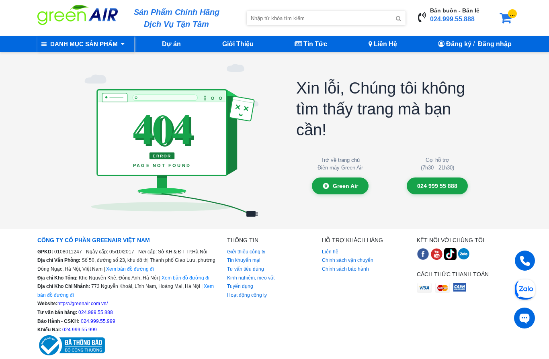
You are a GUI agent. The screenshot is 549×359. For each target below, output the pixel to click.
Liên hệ (330, 252)
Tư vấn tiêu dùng (245, 269)
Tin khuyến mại (243, 260)
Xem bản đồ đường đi (130, 269)
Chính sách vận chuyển (347, 260)
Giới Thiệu (238, 44)
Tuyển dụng (240, 286)
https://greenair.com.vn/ (82, 303)
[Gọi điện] (525, 261)
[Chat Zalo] (525, 289)
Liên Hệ (384, 44)
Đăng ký (458, 44)
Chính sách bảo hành (345, 269)
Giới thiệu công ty (246, 252)
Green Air (345, 186)
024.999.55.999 (97, 321)
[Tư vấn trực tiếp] (524, 318)
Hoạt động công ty (247, 295)
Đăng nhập (495, 44)
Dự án (171, 44)
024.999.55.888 (452, 19)
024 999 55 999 (79, 329)
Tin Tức (314, 44)
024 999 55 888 (437, 186)
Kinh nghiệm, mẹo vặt (250, 278)
